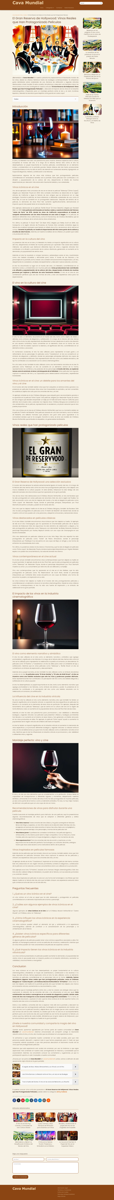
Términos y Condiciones (64, 1190)
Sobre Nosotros (69, 8)
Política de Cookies (63, 1192)
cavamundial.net (27, 1032)
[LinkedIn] (36, 1100)
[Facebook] (14, 1100)
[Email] (44, 1100)
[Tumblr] (31, 1100)
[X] (18, 1100)
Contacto (59, 8)
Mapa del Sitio (61, 1196)
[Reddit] (48, 1100)
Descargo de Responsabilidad (66, 1194)
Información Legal (63, 1188)
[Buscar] (101, 3)
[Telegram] (40, 1100)
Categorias (49, 8)
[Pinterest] (23, 1100)
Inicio (41, 8)
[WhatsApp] (27, 1100)
